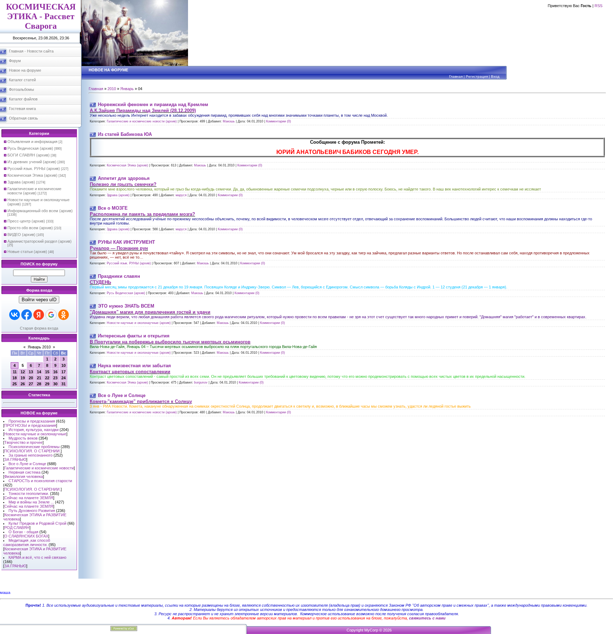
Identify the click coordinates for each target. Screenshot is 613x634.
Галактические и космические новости (39, 468)
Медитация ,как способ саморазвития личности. (26, 542)
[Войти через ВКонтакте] (14, 314)
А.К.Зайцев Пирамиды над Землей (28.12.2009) (143, 110)
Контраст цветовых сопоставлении (130, 371)
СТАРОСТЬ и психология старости (40, 481)
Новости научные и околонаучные (35, 434)
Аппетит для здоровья (124, 178)
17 (63, 372)
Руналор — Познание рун (119, 248)
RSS (598, 6)
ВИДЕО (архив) (21, 234)
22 (47, 378)
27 (31, 384)
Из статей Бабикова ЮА (125, 134)
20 (31, 378)
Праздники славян (119, 276)
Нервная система (24, 472)
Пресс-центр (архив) (26, 221)
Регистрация (477, 76)
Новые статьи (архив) (27, 251)
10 (63, 365)
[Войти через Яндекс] (38, 314)
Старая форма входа (39, 328)
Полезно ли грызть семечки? (123, 184)
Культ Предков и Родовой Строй (37, 523)
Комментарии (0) (278, 121)
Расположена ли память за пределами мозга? (142, 214)
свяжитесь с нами (427, 618)
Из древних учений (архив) (31, 162)
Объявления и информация (32, 141)
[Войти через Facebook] (26, 314)
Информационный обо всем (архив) (40, 211)
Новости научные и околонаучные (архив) (139, 323)
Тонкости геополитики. (29, 493)
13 (31, 372)
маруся (181, 195)
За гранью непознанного (31, 455)
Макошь (229, 121)
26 (23, 384)
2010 (111, 89)
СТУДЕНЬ (100, 282)
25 (14, 384)
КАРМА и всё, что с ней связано (37, 557)
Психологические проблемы (34, 447)
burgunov (201, 382)
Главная (456, 76)
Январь (127, 89)
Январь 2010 (39, 347)
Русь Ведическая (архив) (30, 148)
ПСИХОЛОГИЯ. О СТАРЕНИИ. (32, 451)
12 (23, 372)
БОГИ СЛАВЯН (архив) (28, 155)
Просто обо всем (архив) (30, 228)
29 (47, 384)
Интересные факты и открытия (134, 335)
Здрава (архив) (21, 182)
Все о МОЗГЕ (113, 208)
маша (5, 592)
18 (14, 378)
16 (55, 372)
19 (23, 378)
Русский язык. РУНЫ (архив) (33, 168)
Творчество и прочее (23, 442)
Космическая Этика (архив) (32, 175)
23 (55, 378)
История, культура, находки (34, 430)
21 (39, 378)
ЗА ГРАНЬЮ (15, 459)
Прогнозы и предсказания (32, 421)
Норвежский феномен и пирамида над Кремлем (153, 104)
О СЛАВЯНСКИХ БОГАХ (26, 536)
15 (47, 372)
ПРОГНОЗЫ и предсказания (30, 425)
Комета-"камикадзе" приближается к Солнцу (141, 401)
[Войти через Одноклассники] (63, 314)
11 (15, 372)
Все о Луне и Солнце (27, 464)
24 (63, 378)
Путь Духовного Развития (32, 510)
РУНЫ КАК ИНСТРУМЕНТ (126, 242)
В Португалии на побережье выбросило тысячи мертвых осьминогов (170, 341)
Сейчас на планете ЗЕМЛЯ (28, 498)
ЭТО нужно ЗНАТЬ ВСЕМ (126, 306)
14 (39, 372)
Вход (495, 76)
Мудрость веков (23, 438)
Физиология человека (23, 476)
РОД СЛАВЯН (16, 527)
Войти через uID (39, 299)
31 (63, 384)
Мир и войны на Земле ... (31, 502)
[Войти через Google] (51, 314)
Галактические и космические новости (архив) (34, 191)
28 (39, 384)
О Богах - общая (23, 532)
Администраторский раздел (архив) (39, 241)
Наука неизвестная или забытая (134, 365)
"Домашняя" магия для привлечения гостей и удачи (150, 312)
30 (55, 384)
